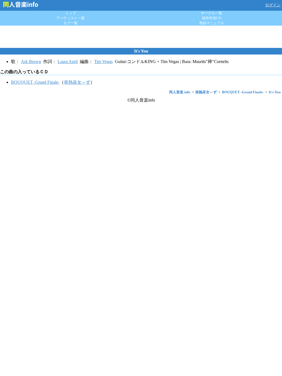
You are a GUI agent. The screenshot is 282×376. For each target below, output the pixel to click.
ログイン (273, 5)
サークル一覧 (211, 13)
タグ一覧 (70, 23)
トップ (70, 13)
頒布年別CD (211, 18)
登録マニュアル (211, 23)
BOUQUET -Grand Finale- (35, 82)
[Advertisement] (141, 36)
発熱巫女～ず (77, 82)
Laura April (68, 61)
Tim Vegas (103, 61)
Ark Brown (31, 61)
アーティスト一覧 (70, 18)
